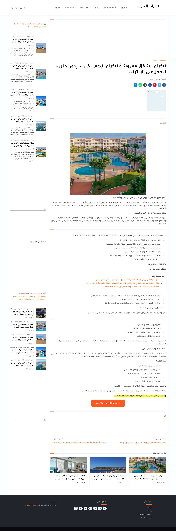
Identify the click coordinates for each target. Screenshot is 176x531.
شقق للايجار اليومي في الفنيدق (20, 89)
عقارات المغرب (30, 505)
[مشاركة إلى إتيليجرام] (135, 85)
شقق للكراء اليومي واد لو (22, 63)
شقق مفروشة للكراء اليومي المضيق (18, 140)
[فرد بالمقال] (159, 85)
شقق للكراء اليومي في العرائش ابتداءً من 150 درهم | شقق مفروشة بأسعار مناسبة (22, 121)
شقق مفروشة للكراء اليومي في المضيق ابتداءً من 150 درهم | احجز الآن (22, 146)
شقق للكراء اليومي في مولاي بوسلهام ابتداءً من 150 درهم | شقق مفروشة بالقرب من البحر (122, 283)
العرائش (14, 116)
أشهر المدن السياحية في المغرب (24, 309)
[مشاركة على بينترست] (155, 85)
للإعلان (149, 508)
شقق (32, 63)
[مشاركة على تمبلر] (145, 85)
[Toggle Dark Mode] (16, 8)
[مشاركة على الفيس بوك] (164, 85)
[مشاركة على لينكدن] (150, 85)
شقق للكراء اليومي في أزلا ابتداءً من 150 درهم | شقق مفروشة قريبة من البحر (128, 280)
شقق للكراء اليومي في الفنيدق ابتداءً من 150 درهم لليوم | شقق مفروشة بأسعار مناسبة (22, 95)
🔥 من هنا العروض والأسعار (108, 403)
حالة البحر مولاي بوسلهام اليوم (11, 36)
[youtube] (90, 508)
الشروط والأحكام (146, 518)
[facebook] (25, 7)
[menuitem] (124, 7)
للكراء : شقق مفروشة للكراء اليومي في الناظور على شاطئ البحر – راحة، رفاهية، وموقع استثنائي (70, 479)
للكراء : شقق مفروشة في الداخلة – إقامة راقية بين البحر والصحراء (132, 287)
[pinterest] (95, 508)
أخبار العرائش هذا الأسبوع (26, 116)
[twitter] (81, 508)
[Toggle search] (12, 8)
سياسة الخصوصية (145, 515)
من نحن (149, 511)
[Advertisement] (108, 39)
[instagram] (21, 7)
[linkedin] (100, 508)
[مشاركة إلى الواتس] (140, 85)
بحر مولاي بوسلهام (28, 36)
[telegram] (105, 508)
